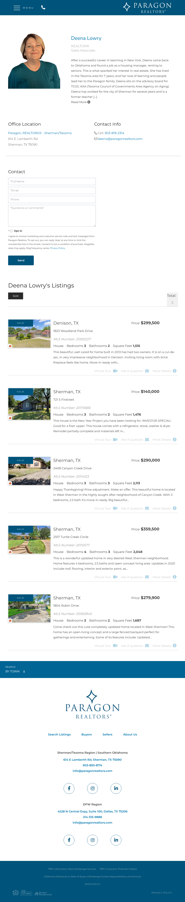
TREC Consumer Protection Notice (118, 869)
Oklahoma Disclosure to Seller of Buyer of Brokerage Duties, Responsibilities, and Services (92, 876)
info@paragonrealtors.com (92, 771)
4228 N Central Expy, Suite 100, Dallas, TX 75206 (92, 811)
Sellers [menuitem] (107, 734)
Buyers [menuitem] (86, 734)
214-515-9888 (44, 7)
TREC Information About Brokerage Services (72, 869)
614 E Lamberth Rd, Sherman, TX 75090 (92, 760)
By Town (12, 671)
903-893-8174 (92, 765)
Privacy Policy (57, 248)
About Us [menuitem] (130, 734)
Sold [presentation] (15, 296)
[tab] (15, 295)
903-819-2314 (114, 133)
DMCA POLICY (92, 884)
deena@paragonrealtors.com (120, 139)
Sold (20, 323)
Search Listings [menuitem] (59, 734)
